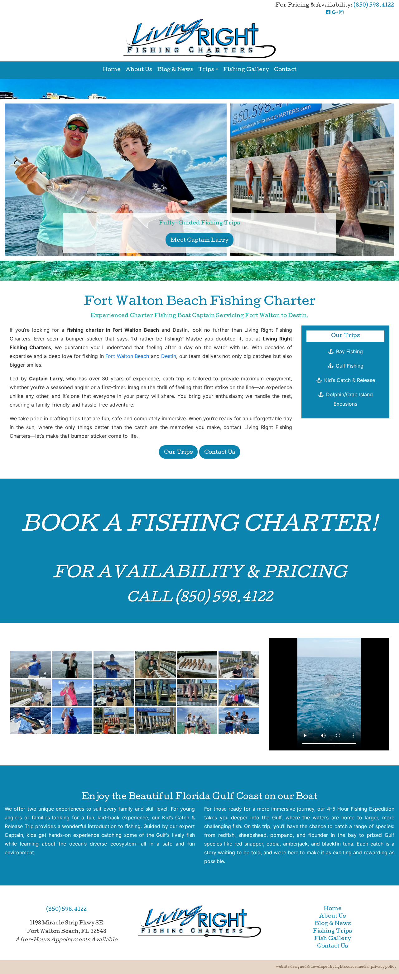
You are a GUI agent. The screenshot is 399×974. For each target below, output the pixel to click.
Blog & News (175, 70)
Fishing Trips (332, 931)
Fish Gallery (332, 939)
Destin (168, 356)
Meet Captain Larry (199, 240)
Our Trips (178, 452)
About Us (139, 70)
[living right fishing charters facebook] (328, 13)
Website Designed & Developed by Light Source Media (322, 967)
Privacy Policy (384, 967)
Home (112, 70)
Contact (285, 70)
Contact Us (219, 452)
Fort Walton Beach (127, 356)
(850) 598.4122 (373, 5)
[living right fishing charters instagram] (341, 13)
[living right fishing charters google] (335, 13)
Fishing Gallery (246, 70)
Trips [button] (206, 70)
